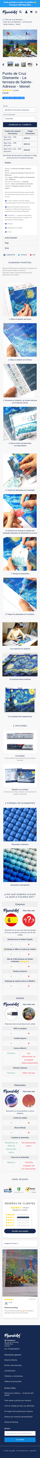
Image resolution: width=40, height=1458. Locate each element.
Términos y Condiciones (13, 1376)
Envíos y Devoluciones (13, 1365)
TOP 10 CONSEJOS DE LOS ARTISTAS (19, 1406)
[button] (7, 90)
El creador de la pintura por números (18, 1411)
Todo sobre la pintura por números (17, 1400)
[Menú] (36, 12)
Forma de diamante (9, 114)
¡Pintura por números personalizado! (18, 1417)
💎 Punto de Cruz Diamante (12, 20)
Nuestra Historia (10, 1360)
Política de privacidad (12, 1381)
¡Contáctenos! (9, 1371)
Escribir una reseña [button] (20, 1231)
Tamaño (5, 106)
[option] (10, 64)
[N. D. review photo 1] (20, 1273)
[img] (9, 1299)
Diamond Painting (11, 1422)
